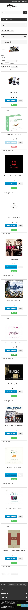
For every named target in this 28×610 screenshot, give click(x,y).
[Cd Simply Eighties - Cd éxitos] (14, 497)
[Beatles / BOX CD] (14, 81)
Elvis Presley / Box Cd (14, 384)
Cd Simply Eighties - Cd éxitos (14, 508)
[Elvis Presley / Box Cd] (14, 372)
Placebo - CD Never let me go (14, 300)
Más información (24, 605)
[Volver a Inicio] (2, 30)
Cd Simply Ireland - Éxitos (14, 467)
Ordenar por (3, 60)
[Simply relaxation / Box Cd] (14, 123)
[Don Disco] (14, 6)
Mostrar (2, 63)
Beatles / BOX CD (14, 92)
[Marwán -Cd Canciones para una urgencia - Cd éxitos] (14, 539)
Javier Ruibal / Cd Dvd (14, 217)
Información (7, 42)
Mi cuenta (4, 597)
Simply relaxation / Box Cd (14, 134)
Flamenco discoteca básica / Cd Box (14, 176)
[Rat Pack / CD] (14, 248)
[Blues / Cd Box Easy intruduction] (14, 414)
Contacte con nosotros (22, 1)
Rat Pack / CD (14, 259)
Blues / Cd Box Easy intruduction (14, 425)
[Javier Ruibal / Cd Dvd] (14, 206)
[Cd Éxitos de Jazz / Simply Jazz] (14, 331)
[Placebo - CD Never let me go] (14, 289)
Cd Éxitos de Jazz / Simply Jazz (14, 342)
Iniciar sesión (14, 1)
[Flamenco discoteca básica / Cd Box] (14, 164)
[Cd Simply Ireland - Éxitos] (14, 456)
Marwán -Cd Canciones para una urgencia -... (14, 551)
